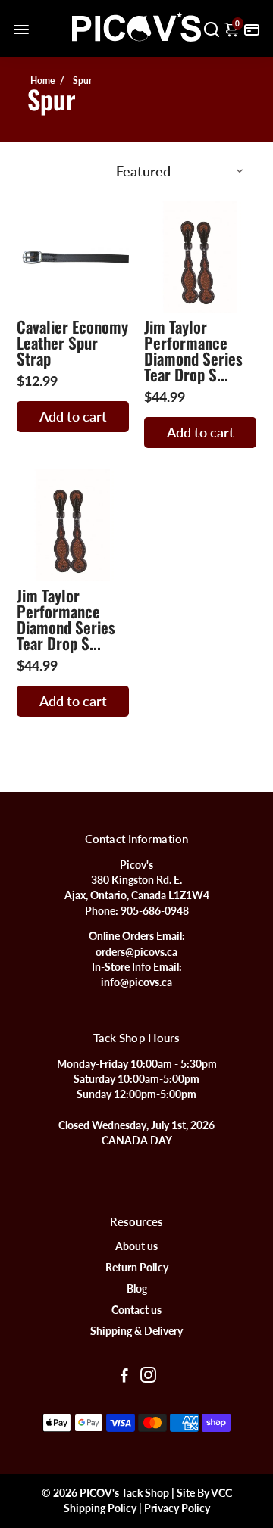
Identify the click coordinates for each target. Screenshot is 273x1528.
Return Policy (136, 1268)
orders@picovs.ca (136, 952)
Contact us (136, 1310)
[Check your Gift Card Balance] (252, 28)
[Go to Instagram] (148, 1376)
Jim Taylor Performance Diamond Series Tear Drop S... (193, 350)
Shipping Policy (100, 1508)
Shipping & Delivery (136, 1331)
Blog (137, 1289)
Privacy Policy (177, 1508)
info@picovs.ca (136, 982)
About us (136, 1246)
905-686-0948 (155, 911)
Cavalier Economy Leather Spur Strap (72, 342)
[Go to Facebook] (124, 1376)
